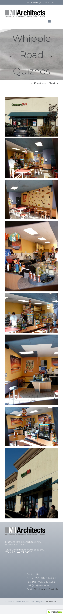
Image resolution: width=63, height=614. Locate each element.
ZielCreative (50, 601)
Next (52, 83)
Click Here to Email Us (46, 589)
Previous (40, 83)
